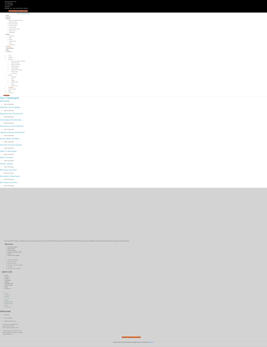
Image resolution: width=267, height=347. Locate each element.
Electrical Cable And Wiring (16, 20)
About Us (8, 17)
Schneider (11, 36)
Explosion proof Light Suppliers (15, 252)
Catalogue (8, 46)
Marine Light (12, 30)
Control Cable (12, 27)
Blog (7, 49)
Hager (10, 39)
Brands (8, 34)
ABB (10, 37)
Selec (10, 43)
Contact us (8, 51)
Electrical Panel (13, 25)
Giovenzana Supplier (12, 247)
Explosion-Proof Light (14, 29)
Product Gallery (10, 48)
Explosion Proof (9, 283)
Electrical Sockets (13, 23)
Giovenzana (12, 44)
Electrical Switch (13, 22)
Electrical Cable (11, 248)
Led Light (10, 253)
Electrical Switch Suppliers (14, 255)
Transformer (12, 32)
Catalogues (8, 280)
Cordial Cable (12, 41)
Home (7, 15)
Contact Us (8, 288)
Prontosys (151, 342)
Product (8, 18)
